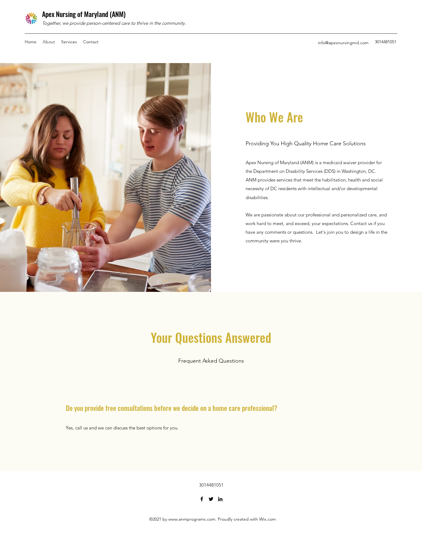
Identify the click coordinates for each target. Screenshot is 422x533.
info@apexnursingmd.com (343, 42)
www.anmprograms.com (191, 519)
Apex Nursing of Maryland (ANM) (83, 14)
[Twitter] (211, 499)
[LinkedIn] (220, 499)
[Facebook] (202, 499)
